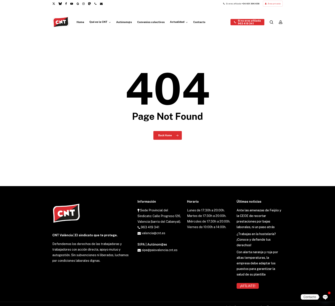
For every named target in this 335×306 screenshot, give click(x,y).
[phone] (95, 3)
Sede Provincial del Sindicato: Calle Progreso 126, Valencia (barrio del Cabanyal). (159, 215)
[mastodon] (89, 3)
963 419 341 (149, 227)
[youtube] (71, 3)
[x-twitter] (53, 3)
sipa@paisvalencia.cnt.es (159, 250)
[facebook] (66, 3)
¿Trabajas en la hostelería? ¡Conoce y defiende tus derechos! (256, 239)
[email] (101, 3)
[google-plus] (78, 3)
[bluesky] (60, 3)
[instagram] (83, 3)
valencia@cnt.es (153, 233)
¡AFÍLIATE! (247, 286)
